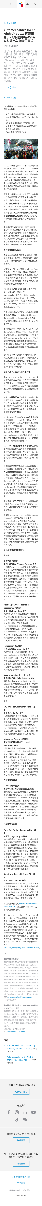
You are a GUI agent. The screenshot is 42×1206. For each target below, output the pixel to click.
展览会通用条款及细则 (21, 1177)
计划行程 (21, 1163)
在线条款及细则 (14, 1190)
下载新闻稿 (11, 97)
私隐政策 (26, 1190)
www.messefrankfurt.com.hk (19, 997)
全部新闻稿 (11, 23)
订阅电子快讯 (21, 1091)
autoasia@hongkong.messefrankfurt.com (21, 947)
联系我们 (21, 1140)
